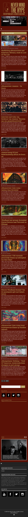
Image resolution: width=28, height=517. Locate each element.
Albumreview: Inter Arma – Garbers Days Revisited (11, 189)
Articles (4, 48)
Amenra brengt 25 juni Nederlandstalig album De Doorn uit (13, 154)
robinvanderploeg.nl (14, 512)
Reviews (16, 48)
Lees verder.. (4, 67)
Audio (8, 48)
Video (11, 287)
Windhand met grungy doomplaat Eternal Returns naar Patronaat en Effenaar (14, 222)
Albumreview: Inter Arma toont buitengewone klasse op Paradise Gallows (13, 327)
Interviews (9, 114)
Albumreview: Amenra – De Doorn (11, 87)
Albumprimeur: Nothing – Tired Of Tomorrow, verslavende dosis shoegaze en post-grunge (13, 363)
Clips (4, 287)
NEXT (7, 380)
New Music (12, 48)
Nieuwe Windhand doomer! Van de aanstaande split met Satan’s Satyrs (13, 292)
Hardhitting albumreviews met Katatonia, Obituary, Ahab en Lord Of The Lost (13, 52)
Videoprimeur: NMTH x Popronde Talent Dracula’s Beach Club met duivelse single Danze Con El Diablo (11, 457)
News (8, 150)
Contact (2, 470)
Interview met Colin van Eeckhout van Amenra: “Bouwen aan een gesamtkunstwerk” (13, 119)
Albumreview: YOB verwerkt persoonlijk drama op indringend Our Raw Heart (13, 258)
